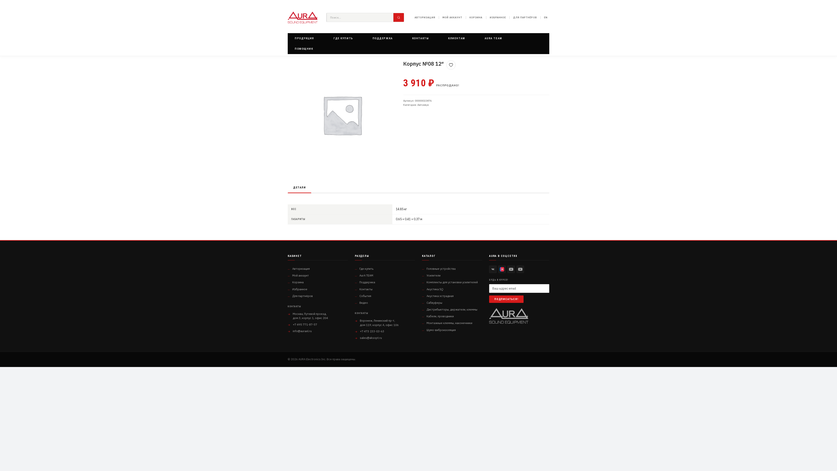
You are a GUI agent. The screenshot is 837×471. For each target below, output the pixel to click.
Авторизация (425, 17)
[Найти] (398, 17)
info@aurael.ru (302, 331)
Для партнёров (525, 17)
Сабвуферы (434, 303)
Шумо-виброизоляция (441, 330)
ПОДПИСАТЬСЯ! (506, 299)
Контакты (366, 289)
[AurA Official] (511, 269)
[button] (304, 38)
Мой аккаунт (452, 17)
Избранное (498, 17)
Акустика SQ (435, 289)
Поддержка (367, 282)
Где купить (366, 269)
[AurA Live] (520, 269)
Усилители (434, 275)
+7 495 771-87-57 (305, 324)
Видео (363, 303)
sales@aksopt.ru (371, 338)
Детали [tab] (299, 187)
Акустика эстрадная (440, 296)
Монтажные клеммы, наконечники (449, 323)
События (365, 296)
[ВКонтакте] (493, 269)
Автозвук (423, 104)
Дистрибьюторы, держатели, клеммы (452, 309)
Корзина (476, 17)
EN (546, 17)
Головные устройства (441, 269)
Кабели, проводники (440, 316)
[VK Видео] (502, 269)
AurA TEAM (366, 275)
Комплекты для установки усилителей (452, 282)
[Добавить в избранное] (451, 65)
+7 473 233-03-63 (372, 331)
